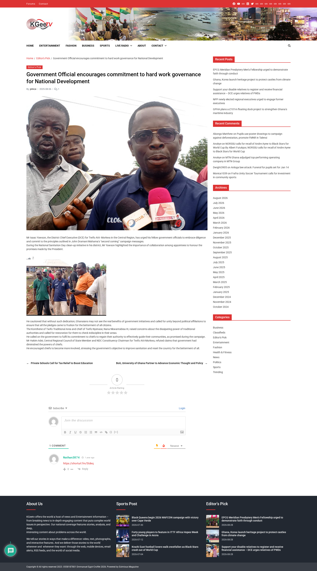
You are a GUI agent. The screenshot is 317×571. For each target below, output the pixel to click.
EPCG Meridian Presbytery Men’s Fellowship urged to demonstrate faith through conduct (252, 519)
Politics (217, 362)
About (142, 45)
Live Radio (122, 45)
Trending (218, 372)
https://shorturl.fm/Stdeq (78, 463)
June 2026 (219, 207)
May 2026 (218, 212)
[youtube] (238, 3)
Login (181, 408)
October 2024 (221, 306)
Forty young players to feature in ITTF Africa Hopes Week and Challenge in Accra (165, 534)
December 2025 (222, 237)
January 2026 (221, 232)
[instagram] (243, 3)
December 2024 (222, 296)
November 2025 (222, 242)
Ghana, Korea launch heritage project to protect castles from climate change (254, 534)
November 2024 (222, 301)
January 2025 (221, 292)
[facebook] (234, 3)
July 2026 (218, 202)
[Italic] (70, 432)
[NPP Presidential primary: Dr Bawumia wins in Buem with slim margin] (284, 3)
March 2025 (220, 282)
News (216, 357)
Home (30, 45)
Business (88, 45)
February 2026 (221, 227)
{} (111, 432)
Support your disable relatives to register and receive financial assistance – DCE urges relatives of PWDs (252, 548)
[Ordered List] (85, 432)
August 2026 (220, 198)
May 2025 (218, 272)
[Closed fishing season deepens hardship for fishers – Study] (261, 3)
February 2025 (221, 287)
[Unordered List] (90, 432)
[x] (252, 3)
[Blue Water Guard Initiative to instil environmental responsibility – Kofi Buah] (279, 3)
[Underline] (75, 432)
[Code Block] (101, 432)
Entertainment (49, 45)
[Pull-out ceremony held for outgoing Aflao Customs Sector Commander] (270, 3)
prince (33, 89)
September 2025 (222, 252)
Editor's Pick (34, 67)
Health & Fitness (222, 352)
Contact (43, 4)
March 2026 (220, 222)
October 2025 (221, 247)
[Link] (106, 432)
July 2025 (218, 262)
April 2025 (219, 277)
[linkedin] (247, 3)
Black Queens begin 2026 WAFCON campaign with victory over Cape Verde (165, 519)
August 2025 (220, 257)
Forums (30, 4)
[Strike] (80, 432)
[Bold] (65, 432)
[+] (116, 432)
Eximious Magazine (129, 567)
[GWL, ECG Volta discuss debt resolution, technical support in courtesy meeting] (256, 3)
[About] (289, 3)
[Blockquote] (96, 432)
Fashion (71, 45)
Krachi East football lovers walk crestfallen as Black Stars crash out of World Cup (165, 548)
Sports (105, 45)
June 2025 (219, 267)
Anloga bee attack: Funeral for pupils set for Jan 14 (260, 167)
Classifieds (219, 332)
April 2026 (219, 217)
